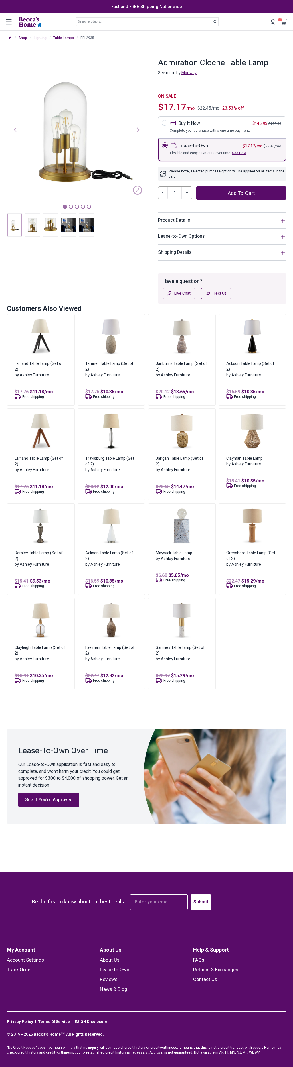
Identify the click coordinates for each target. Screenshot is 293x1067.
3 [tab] (77, 207)
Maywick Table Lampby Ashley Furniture (174, 556)
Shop (23, 37)
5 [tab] (89, 207)
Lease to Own (114, 969)
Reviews (109, 979)
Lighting (40, 37)
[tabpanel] (76, 129)
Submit (200, 902)
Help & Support (211, 950)
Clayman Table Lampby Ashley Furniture (244, 461)
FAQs (198, 960)
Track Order (19, 969)
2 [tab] (71, 207)
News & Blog (113, 989)
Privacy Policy (20, 1021)
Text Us (220, 293)
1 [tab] (65, 207)
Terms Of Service (54, 1021)
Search (217, 22)
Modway (189, 73)
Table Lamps (63, 37)
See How (239, 153)
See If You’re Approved (48, 799)
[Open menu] (8, 21)
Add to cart (241, 193)
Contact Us (205, 979)
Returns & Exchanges (215, 969)
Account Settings (25, 960)
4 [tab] (83, 207)
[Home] (10, 37)
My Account (21, 950)
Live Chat (182, 293)
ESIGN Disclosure (91, 1021)
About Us (111, 950)
